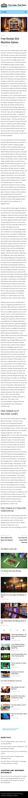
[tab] (4, 630)
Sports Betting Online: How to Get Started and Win (19, 655)
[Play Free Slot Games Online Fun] (5, 714)
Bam (16, 795)
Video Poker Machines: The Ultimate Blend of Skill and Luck (19, 636)
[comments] (17, 630)
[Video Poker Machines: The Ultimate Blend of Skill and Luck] (5, 635)
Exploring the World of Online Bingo (17, 673)
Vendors (3, 35)
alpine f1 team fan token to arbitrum (9, 729)
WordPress (10, 795)
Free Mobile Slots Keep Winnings (11, 571)
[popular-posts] (4, 630)
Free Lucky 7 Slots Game (16, 793)
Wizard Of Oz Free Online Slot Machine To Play (18, 697)
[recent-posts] (10, 630)
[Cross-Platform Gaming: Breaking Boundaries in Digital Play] (5, 645)
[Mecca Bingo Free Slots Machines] (5, 687)
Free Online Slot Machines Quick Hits (11, 681)
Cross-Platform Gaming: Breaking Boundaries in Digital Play (18, 646)
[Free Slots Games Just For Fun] (5, 705)
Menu (4, 12)
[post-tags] (24, 630)
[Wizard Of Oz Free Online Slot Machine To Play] (5, 696)
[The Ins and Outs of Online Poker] (5, 663)
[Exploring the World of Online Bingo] (5, 672)
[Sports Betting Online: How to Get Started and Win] (5, 654)
